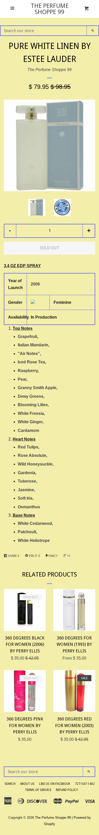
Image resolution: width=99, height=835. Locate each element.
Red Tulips (28, 447)
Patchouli (27, 532)
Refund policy (67, 790)
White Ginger (30, 422)
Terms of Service (38, 790)
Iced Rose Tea (31, 362)
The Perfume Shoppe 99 (50, 9)
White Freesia (31, 413)
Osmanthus (29, 507)
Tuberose (27, 481)
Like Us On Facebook (54, 784)
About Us (27, 784)
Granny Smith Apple (37, 388)
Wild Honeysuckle (35, 464)
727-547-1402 (85, 784)
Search (10, 784)
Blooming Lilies (33, 405)
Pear (22, 379)
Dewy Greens (30, 396)
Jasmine (26, 490)
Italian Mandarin (33, 345)
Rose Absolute (32, 455)
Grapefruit (27, 336)
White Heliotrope (34, 540)
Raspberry (28, 370)
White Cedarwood (35, 523)
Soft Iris (25, 498)
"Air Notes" (29, 353)
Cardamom (28, 430)
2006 (35, 284)
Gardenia (26, 473)
